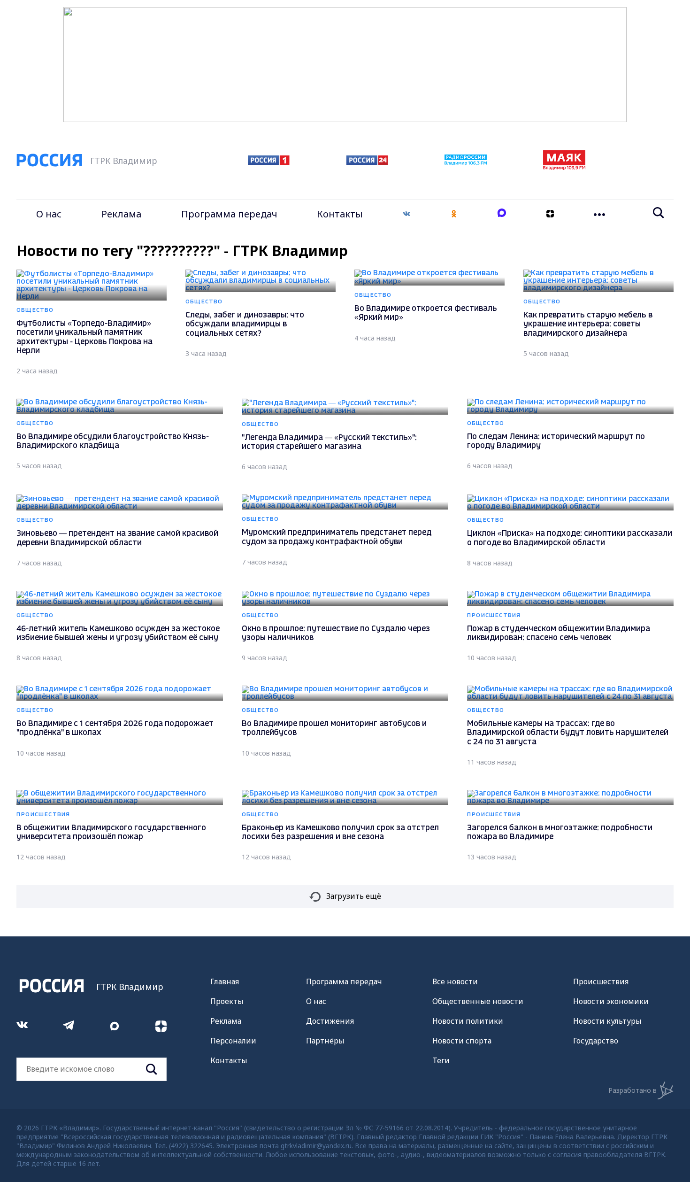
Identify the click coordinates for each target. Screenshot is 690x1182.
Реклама (121, 214)
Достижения (330, 1021)
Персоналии (233, 1040)
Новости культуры (607, 1021)
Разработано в (632, 1090)
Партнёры (325, 1040)
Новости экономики (611, 1001)
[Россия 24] (367, 162)
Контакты (340, 214)
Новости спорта (461, 1040)
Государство (595, 1040)
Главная (224, 981)
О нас (48, 214)
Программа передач (229, 214)
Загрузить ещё (353, 896)
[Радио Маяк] (564, 167)
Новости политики (467, 1021)
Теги (441, 1060)
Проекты (227, 1001)
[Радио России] (466, 162)
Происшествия (601, 981)
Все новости (455, 981)
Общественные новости (477, 1001)
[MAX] (501, 213)
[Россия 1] (269, 162)
